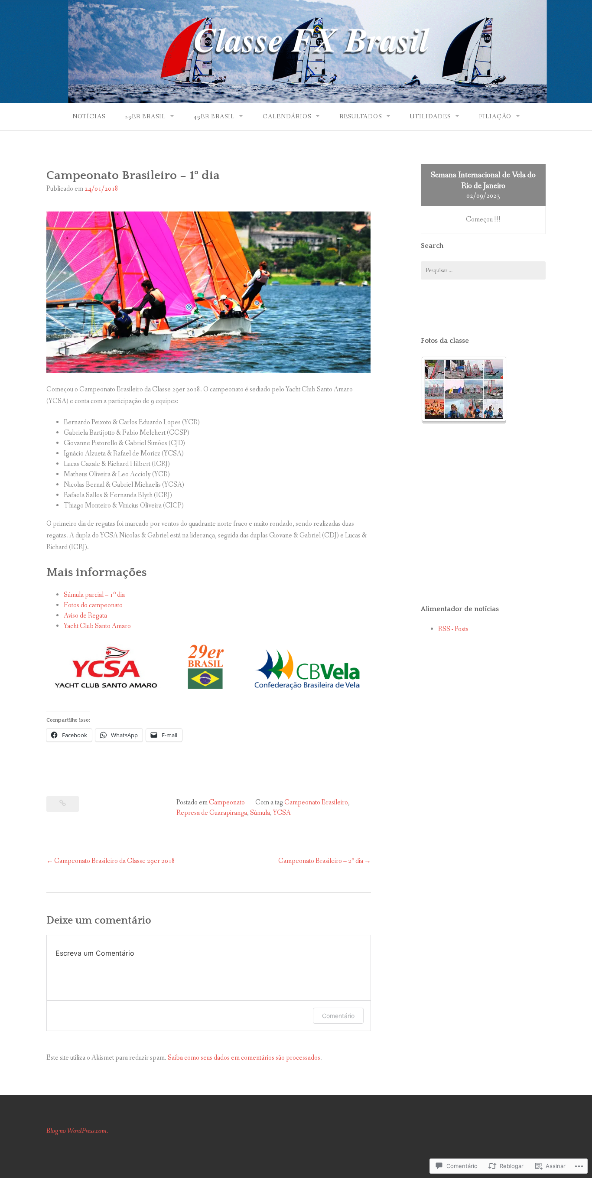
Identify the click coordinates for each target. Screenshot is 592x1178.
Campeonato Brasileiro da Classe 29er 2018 (114, 861)
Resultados (360, 116)
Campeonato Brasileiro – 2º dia (320, 861)
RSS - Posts (453, 629)
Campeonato (227, 802)
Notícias (88, 116)
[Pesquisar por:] (483, 270)
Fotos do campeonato (93, 605)
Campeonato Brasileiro (316, 802)
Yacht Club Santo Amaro (97, 626)
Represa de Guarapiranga (211, 812)
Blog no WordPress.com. (77, 1131)
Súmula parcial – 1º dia (94, 594)
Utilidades (430, 116)
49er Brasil (214, 116)
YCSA (282, 812)
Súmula (260, 812)
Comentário (338, 1015)
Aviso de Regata (86, 615)
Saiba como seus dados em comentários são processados (244, 1057)
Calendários (287, 116)
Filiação (495, 116)
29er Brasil (145, 116)
